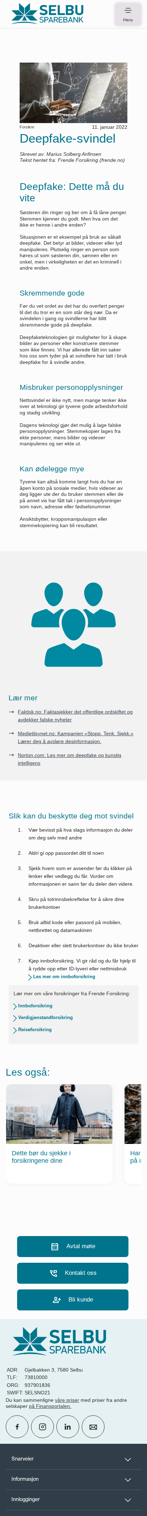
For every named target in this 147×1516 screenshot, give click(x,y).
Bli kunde (72, 1299)
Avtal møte (72, 1246)
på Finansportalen (49, 1406)
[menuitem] (47, 14)
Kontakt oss (73, 1273)
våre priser (67, 1400)
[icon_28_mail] (93, 1426)
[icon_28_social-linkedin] (67, 1426)
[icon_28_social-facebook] (17, 1426)
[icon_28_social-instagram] (42, 1426)
